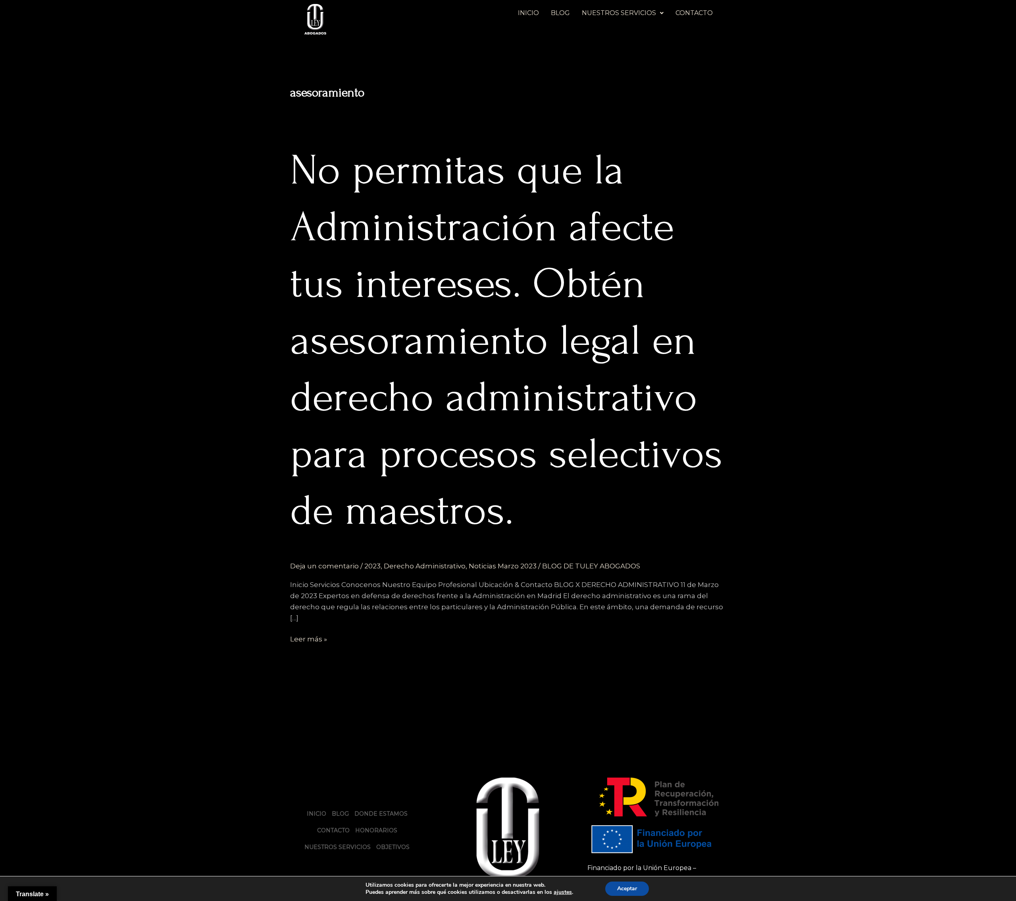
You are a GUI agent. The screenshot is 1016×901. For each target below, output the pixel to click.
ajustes (563, 892)
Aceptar (627, 888)
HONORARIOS (376, 830)
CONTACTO (694, 13)
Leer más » (308, 638)
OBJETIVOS (393, 847)
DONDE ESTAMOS (381, 813)
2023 (372, 566)
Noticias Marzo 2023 (503, 566)
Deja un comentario (324, 566)
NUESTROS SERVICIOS (619, 13)
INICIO (528, 13)
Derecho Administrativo (425, 566)
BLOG (560, 13)
